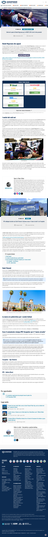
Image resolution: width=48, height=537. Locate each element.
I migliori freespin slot (40, 505)
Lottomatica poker (16, 477)
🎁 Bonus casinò (32, 5)
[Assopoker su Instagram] (10, 461)
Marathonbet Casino (29, 488)
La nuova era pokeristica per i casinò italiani (14, 258)
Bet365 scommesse (17, 486)
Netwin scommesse (17, 505)
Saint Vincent (8, 256)
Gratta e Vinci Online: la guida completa (41, 510)
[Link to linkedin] (19, 194)
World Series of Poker (28, 29)
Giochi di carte (5, 490)
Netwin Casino (28, 472)
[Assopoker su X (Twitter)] (20, 461)
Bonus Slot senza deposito (39, 502)
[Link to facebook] (15, 194)
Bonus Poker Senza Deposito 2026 (40, 478)
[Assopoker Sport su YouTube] (41, 461)
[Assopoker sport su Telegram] (37, 461)
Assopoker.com (16, 451)
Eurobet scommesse (17, 487)
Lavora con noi (5, 470)
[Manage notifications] (46, 535)
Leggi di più (24, 446)
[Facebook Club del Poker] (31, 461)
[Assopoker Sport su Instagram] (34, 461)
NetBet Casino (27, 481)
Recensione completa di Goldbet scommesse (18, 500)
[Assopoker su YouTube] (14, 461)
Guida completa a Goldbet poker (16, 476)
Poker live (19, 29)
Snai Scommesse (16, 490)
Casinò (3, 484)
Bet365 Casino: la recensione (28, 470)
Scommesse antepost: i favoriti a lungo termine (41, 492)
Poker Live (5, 8)
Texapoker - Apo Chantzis (12, 261)
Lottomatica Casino (28, 473)
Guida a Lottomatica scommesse (17, 493)
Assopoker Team (12, 408)
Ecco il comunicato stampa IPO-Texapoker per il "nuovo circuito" (18, 259)
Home (2, 7)
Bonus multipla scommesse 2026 (39, 495)
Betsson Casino (28, 468)
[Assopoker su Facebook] (24, 461)
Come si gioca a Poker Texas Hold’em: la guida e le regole (6, 480)
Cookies (3, 468)
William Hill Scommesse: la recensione (18, 503)
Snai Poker (15, 470)
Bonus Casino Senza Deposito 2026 (40, 471)
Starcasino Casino (28, 484)
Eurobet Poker (16, 479)
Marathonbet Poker (17, 480)
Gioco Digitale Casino (29, 486)
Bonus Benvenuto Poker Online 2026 (41, 476)
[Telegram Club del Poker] (27, 461)
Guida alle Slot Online (40, 499)
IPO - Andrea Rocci (11, 262)
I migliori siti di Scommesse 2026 (39, 488)
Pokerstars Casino (28, 474)
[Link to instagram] (17, 194)
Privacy (3, 469)
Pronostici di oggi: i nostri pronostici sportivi (6, 488)
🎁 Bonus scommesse (24, 5)
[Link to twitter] (22, 194)
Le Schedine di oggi (5, 489)
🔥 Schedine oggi (40, 5)
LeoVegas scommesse (17, 491)
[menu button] (46, 2)
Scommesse (4, 486)
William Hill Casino (28, 487)
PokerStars (15, 468)
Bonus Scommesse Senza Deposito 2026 (40, 485)
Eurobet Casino (28, 483)
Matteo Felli (30, 35)
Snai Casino (27, 477)
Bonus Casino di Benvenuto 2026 (39, 469)
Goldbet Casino (28, 476)
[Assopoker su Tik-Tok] (17, 461)
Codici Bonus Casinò (40, 498)
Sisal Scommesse (16, 489)
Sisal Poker (15, 469)
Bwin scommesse (16, 501)
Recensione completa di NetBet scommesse (18, 498)
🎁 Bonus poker (15, 5)
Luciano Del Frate (30, 225)
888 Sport (15, 496)
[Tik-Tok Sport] (44, 461)
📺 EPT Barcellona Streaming (6, 5)
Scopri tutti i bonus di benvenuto (23, 110)
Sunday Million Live (27, 322)
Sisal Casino (27, 475)
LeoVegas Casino (28, 482)
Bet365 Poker (15, 472)
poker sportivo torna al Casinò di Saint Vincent (13, 237)
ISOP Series (33, 320)
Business (28, 218)
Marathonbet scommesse (16, 507)
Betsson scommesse (17, 485)
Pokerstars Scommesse (17, 494)
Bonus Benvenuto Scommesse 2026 (39, 483)
